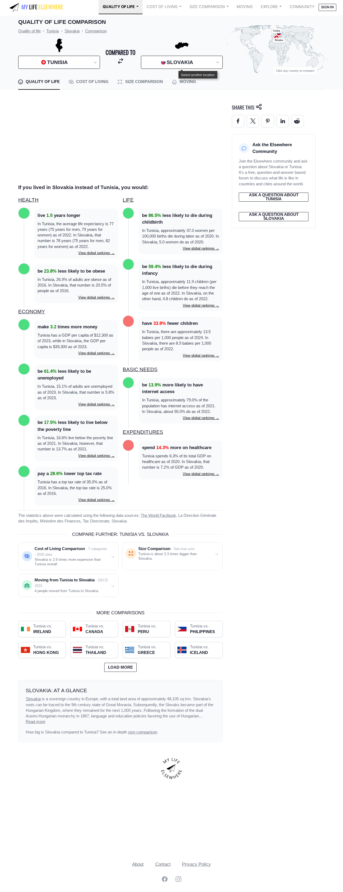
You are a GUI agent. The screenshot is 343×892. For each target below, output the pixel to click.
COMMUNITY (302, 6)
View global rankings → (96, 253)
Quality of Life (119, 6)
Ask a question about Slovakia (274, 216)
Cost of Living (162, 6)
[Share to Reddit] (297, 121)
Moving (245, 6)
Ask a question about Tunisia (274, 197)
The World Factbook (158, 515)
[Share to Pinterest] (268, 121)
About (138, 864)
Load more (120, 667)
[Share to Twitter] (253, 121)
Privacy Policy (196, 864)
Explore (269, 6)
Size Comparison (207, 6)
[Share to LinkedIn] (282, 121)
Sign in (327, 7)
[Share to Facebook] (238, 121)
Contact (163, 864)
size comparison (142, 732)
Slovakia (33, 699)
